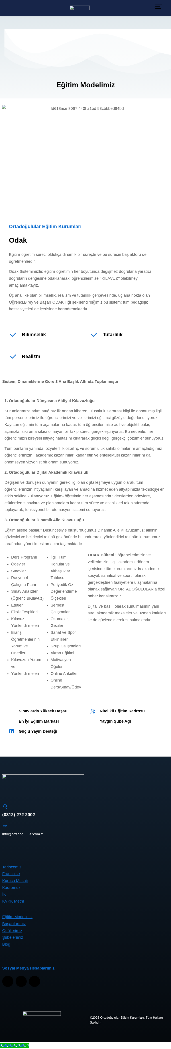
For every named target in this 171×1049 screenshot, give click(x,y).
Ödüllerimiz (12, 930)
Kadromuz (11, 887)
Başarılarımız (14, 924)
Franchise (11, 874)
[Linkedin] (34, 981)
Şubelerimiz (12, 937)
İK (4, 894)
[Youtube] (21, 981)
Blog (6, 944)
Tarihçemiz (11, 867)
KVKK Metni (13, 901)
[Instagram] (7, 981)
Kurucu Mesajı (15, 880)
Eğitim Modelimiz (17, 917)
